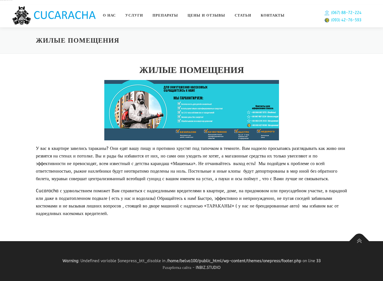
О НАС (109, 15)
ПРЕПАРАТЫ (165, 15)
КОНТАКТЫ (273, 15)
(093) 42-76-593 (346, 20)
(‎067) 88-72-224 (346, 12)
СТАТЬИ (243, 15)
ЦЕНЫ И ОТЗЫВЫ (206, 15)
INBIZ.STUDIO (208, 267)
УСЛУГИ (134, 15)
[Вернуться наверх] (359, 241)
